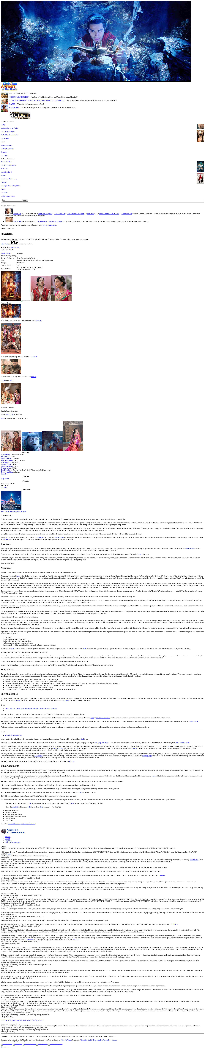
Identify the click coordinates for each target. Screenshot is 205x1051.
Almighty (15, 807)
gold (29, 807)
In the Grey (4, 168)
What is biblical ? (13, 735)
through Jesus (184, 743)
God (12, 648)
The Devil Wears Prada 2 (8, 165)
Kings (3, 418)
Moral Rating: (6, 253)
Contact (114, 1040)
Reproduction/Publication (101, 1040)
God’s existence (104, 718)
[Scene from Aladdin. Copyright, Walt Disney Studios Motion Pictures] (96, 81)
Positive (7, 837)
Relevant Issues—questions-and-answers (21, 824)
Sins (77, 748)
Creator (71, 761)
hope (177, 743)
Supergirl (4, 152)
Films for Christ (66, 1040)
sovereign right (147, 756)
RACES (12, 104)
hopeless (105, 743)
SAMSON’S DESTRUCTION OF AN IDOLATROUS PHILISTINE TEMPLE (37, 100)
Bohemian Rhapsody (56, 221)
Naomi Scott (5, 455)
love (154, 776)
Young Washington (6, 145)
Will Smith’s (194, 860)
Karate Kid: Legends (45, 214)
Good (3, 380)
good (92, 718)
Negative (8, 841)
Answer (38, 320)
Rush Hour (90, 214)
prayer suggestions (49, 225)
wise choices (193, 721)
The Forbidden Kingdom (75, 214)
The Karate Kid (59, 214)
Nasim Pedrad (6, 464)
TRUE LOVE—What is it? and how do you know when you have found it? (31, 709)
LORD (29, 803)
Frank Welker (5, 470)
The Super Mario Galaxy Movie (10, 186)
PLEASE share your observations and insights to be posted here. (22, 1020)
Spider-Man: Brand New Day (10, 135)
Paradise (134, 748)
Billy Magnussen (7, 460)
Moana (3, 142)
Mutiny (3, 124)
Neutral (7, 839)
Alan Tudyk (5, 462)
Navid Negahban (7, 472)
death (84, 648)
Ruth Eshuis (15, 247)
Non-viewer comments (12, 842)
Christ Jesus (38, 756)
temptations (190, 548)
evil (11, 380)
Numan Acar (5, 468)
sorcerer (18, 700)
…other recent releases (8, 196)
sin (96, 743)
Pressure (3, 175)
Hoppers (3, 189)
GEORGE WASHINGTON (19, 97)
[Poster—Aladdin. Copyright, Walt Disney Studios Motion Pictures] (11, 300)
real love (66, 700)
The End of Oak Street (8, 131)
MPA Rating (5, 244)
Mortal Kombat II (6, 172)
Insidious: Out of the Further (9, 128)
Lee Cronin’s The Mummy (9, 179)
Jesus (168, 746)
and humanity (58, 748)
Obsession (4, 182)
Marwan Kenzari (7, 466)
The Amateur (42, 221)
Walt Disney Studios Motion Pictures (13, 511)
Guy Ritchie (5, 478)
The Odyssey (5, 138)
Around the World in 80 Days (109, 214)
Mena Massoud (6, 458)
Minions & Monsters (7, 148)
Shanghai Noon (127, 214)
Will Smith (4, 456)
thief (18, 576)
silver (41, 807)
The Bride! (4, 192)
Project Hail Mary (6, 162)
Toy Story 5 (4, 155)
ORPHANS (10, 415)
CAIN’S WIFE (14, 107)
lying (139, 554)
